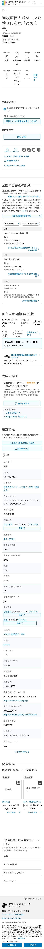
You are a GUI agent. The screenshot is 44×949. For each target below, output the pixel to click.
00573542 (33, 611)
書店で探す (22, 136)
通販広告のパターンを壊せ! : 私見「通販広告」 (21, 489)
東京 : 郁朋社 (9, 539)
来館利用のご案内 (32, 333)
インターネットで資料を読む (13, 914)
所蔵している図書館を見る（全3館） (22, 121)
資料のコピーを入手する (11, 918)
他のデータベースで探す (16, 165)
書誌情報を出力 (13, 160)
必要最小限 (12, 945)
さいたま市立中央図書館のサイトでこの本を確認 (22, 249)
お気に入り (7, 151)
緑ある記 (6, 801)
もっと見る (11, 812)
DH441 (7, 644)
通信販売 (7, 611)
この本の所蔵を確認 (29, 300)
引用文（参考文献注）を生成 (18, 156)
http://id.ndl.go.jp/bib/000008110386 (20, 714)
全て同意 (32, 945)
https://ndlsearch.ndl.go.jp (16, 700)
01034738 (33, 524)
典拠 (20, 528)
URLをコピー (15, 151)
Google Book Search (15, 416)
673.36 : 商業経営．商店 (14, 634)
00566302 (21, 619)
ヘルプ (23, 211)
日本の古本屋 (12, 412)
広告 (5, 619)
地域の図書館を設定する (21, 216)
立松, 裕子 (8, 524)
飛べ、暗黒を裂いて (32, 801)
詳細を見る (36, 77)
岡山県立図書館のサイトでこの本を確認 (22, 275)
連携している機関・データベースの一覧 (23, 196)
